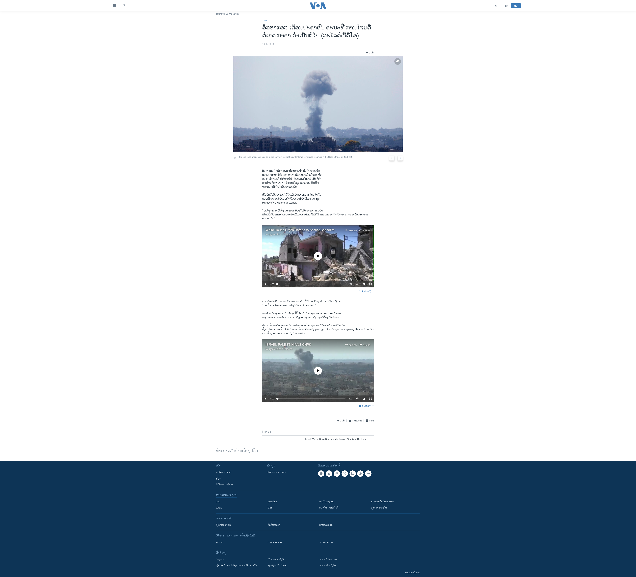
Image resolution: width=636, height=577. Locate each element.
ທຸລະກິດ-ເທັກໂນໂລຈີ (328, 507)
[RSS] (352, 473)
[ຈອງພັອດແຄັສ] (368, 473)
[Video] (506, 5)
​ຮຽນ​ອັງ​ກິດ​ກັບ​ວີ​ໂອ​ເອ (277, 565)
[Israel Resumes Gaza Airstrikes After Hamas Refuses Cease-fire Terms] (318, 104)
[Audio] (496, 5)
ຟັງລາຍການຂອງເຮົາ (276, 472)
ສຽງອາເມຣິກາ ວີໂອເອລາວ (280, 234)
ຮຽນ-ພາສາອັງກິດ (379, 507)
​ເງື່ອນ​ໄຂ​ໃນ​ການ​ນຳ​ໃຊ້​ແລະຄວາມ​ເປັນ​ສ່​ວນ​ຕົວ (236, 565)
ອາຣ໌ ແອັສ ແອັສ (275, 542)
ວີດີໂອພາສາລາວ (223, 472)
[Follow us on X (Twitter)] (345, 473)
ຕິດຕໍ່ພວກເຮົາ (274, 525)
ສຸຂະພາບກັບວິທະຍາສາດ (382, 501)
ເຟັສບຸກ (219, 542)
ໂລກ (264, 20)
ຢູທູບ (218, 478)
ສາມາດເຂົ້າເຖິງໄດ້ (327, 565)
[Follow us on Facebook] (321, 473)
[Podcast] (360, 473)
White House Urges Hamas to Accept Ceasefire (300, 230)
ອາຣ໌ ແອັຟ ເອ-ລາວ (328, 559)
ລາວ (218, 501)
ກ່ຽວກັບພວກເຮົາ (223, 525)
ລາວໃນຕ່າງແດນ (326, 501)
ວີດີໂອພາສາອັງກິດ (224, 484)
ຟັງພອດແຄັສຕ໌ (326, 525)
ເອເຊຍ (219, 507)
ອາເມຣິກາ (272, 501)
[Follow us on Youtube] (329, 473)
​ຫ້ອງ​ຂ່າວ (220, 559)
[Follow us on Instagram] (337, 473)
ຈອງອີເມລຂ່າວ (326, 542)
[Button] (370, 53)
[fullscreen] (370, 284)
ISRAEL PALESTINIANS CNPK (288, 344)
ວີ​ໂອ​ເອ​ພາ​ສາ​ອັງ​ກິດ (276, 559)
